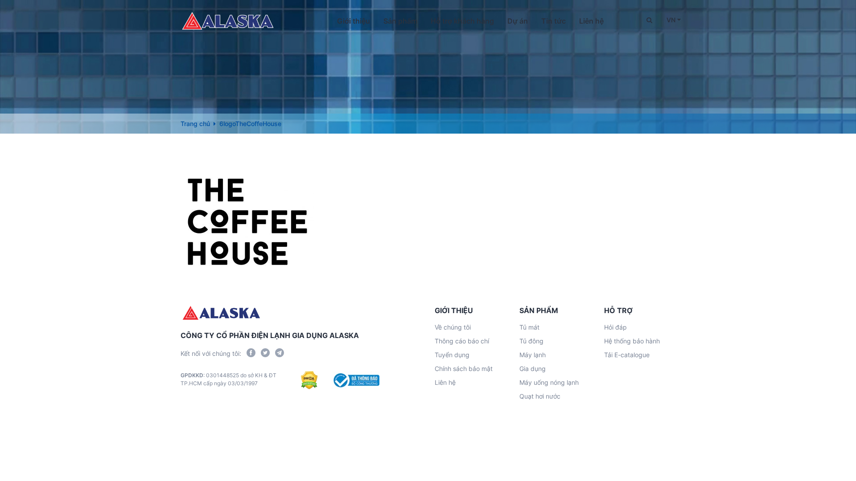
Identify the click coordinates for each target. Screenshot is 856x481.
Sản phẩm (400, 20)
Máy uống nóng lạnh (549, 382)
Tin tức (553, 20)
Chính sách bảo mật (464, 368)
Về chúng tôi (453, 327)
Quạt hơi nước (539, 396)
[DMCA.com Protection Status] (309, 380)
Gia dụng (532, 368)
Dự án (517, 20)
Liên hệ (591, 20)
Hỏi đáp (615, 327)
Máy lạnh (532, 355)
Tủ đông (531, 341)
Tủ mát (529, 327)
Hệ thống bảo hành (632, 341)
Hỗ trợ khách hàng (462, 20)
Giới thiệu (353, 20)
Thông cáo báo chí (462, 341)
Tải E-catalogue (627, 355)
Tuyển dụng (452, 355)
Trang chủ (195, 123)
